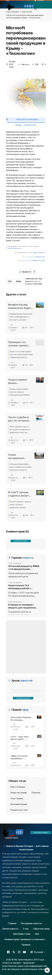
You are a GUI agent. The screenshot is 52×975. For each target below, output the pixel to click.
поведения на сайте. (38, 260)
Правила (26, 944)
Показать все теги (18, 810)
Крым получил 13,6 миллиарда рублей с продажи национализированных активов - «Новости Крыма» (23, 587)
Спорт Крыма (16, 798)
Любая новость (10, 928)
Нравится (28, 272)
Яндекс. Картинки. (39, 252)
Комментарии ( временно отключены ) (25, 939)
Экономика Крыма (18, 804)
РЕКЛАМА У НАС (22, 934)
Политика (35, 792)
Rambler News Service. (15, 248)
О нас (26, 928)
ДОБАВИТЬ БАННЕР (21, 541)
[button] (35, 8)
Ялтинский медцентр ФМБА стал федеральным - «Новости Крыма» (23, 568)
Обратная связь (41, 928)
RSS (37, 934)
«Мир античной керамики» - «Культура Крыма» (21, 758)
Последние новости (31, 923)
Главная (12, 923)
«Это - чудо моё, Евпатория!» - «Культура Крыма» (21, 739)
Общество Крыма (18, 792)
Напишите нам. (40, 257)
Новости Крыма (12, 12)
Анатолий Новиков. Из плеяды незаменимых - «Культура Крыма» (21, 721)
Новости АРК (27, 12)
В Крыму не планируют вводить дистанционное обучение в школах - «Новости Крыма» (22, 606)
